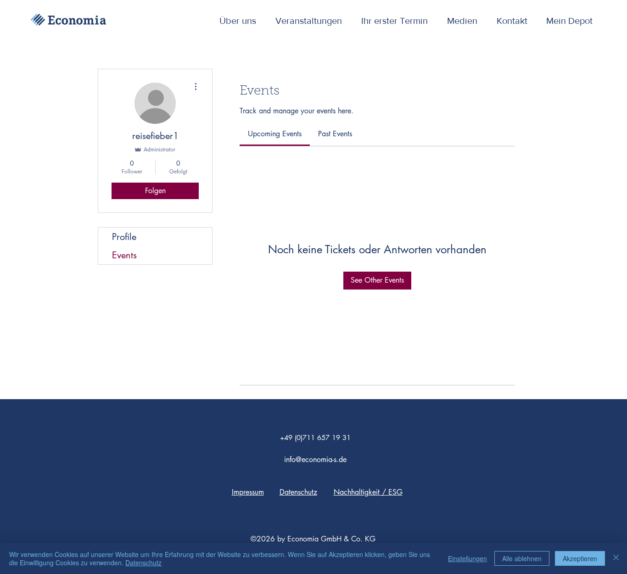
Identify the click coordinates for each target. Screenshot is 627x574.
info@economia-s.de (315, 459)
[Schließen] (615, 558)
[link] (275, 134)
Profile (124, 237)
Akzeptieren (580, 558)
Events (124, 255)
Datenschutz (143, 562)
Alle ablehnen (522, 558)
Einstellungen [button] (467, 558)
